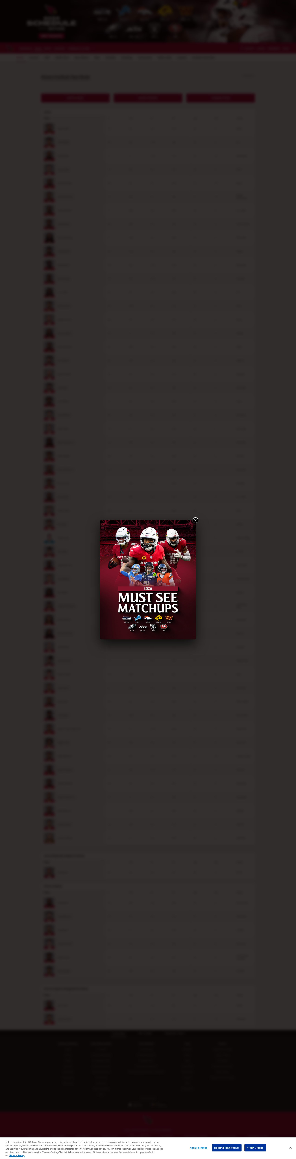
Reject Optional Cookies (227, 1147)
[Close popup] (195, 520)
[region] (148, 1148)
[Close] (290, 1148)
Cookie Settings (198, 1147)
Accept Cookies (255, 1147)
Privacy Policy (16, 1155)
